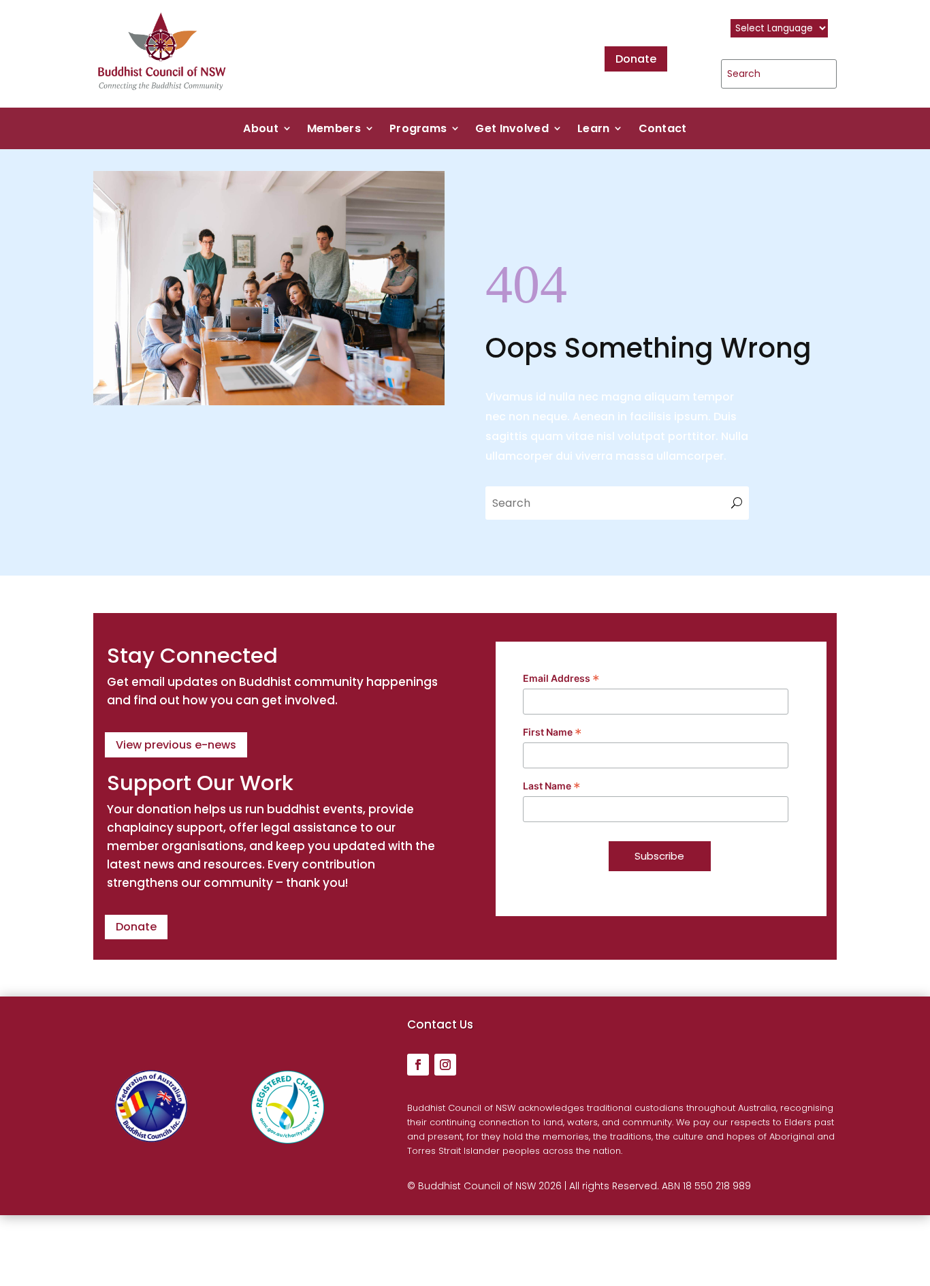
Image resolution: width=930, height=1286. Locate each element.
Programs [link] (418, 129)
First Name (552, 732)
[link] (162, 97)
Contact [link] (663, 129)
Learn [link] (593, 129)
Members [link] (334, 129)
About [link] (260, 129)
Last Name (552, 786)
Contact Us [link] (440, 1024)
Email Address (561, 679)
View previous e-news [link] (176, 745)
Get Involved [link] (512, 129)
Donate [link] (635, 59)
